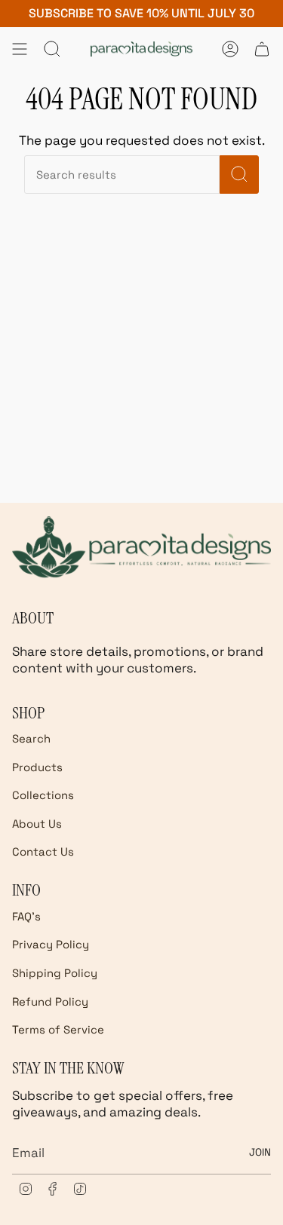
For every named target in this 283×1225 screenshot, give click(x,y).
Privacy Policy (50, 944)
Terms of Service (58, 1029)
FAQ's (26, 916)
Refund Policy (50, 1001)
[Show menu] (20, 49)
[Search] (239, 174)
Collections (43, 795)
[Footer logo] (141, 546)
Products (37, 767)
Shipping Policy (54, 973)
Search (31, 738)
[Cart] (262, 49)
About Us (37, 823)
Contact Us (43, 851)
